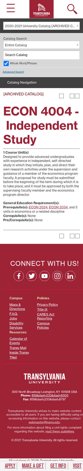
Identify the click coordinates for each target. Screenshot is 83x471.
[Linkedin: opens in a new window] (70, 276)
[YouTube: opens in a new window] (44, 276)
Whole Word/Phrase (23, 63)
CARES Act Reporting (45, 316)
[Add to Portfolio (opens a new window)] (61, 96)
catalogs (19, 460)
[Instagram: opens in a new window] (57, 276)
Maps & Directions (17, 307)
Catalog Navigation (21, 82)
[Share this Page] (66, 96)
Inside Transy (19, 352)
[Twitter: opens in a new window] (32, 276)
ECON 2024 (38, 207)
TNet (13, 357)
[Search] (75, 55)
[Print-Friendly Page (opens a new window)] (72, 96)
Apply (10, 465)
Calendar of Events (18, 341)
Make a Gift (33, 465)
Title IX (42, 309)
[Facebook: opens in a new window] (19, 276)
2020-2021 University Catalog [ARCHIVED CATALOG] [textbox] (42, 26)
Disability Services (16, 325)
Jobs (13, 318)
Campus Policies (43, 325)
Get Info (58, 465)
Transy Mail (17, 348)
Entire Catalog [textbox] (16, 45)
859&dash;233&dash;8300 (50, 395)
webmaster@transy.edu (44, 422)
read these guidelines (60, 431)
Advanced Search (13, 71)
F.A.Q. (13, 314)
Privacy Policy (47, 305)
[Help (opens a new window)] (77, 96)
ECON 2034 (58, 207)
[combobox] (41, 26)
